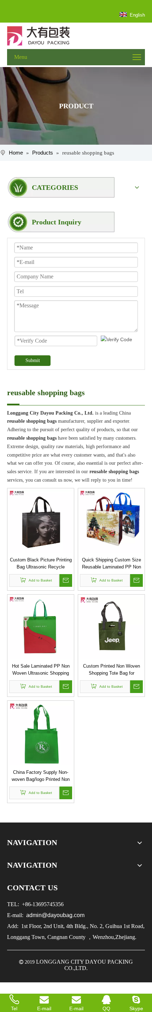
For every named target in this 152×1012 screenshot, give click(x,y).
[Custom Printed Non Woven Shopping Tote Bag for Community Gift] (111, 627)
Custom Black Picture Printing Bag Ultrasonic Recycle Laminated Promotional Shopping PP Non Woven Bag (41, 564)
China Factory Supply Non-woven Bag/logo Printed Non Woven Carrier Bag (41, 776)
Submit (32, 360)
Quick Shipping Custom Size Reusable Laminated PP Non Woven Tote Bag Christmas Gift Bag (111, 564)
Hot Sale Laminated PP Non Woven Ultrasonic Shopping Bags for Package (41, 670)
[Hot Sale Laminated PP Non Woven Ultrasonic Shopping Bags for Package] (40, 627)
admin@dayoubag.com (54, 915)
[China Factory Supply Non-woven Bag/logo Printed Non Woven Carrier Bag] (40, 733)
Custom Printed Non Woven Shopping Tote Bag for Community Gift (111, 670)
